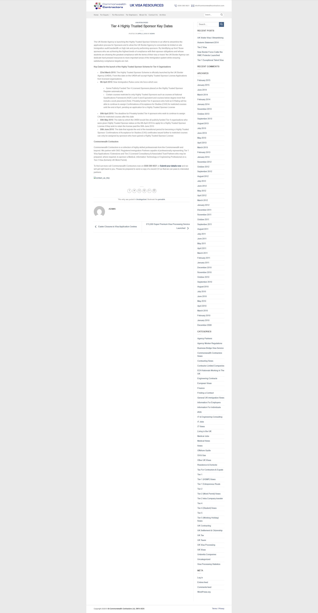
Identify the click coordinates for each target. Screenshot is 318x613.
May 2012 (201, 191)
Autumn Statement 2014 (208, 43)
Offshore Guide (204, 451)
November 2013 (204, 109)
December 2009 (204, 325)
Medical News (203, 441)
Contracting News (205, 361)
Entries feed (202, 583)
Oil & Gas (201, 456)
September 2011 (204, 225)
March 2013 (202, 148)
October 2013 (203, 114)
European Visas (204, 383)
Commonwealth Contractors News (209, 354)
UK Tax (200, 535)
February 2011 (203, 258)
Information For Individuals (209, 408)
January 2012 (203, 205)
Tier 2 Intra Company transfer (210, 499)
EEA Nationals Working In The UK (210, 372)
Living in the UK (204, 432)
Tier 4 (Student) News (207, 508)
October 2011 (203, 220)
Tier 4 (199, 504)
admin (152, 33)
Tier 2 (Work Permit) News (208, 494)
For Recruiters (118, 15)
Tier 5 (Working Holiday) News (208, 519)
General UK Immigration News (210, 398)
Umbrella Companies (206, 555)
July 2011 (201, 234)
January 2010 (203, 321)
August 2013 (203, 124)
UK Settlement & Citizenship (209, 531)
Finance (201, 388)
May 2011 (201, 244)
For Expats (104, 15)
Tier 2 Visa (202, 48)
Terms (214, 609)
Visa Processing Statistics (208, 564)
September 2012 (204, 172)
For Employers (132, 15)
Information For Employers (209, 403)
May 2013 (201, 138)
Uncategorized (141, 22)
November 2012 (204, 162)
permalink (161, 199)
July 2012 (201, 181)
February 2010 (203, 316)
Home (96, 15)
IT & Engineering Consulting (209, 417)
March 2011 (202, 253)
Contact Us (153, 15)
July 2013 (201, 128)
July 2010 (201, 292)
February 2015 (203, 80)
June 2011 (202, 239)
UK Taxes (201, 540)
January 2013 (203, 157)
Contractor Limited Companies (210, 366)
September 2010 (204, 282)
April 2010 (201, 306)
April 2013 (201, 143)
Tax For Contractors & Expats (210, 470)
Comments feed (204, 587)
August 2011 (202, 229)
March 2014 (202, 95)
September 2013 (204, 119)
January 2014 (203, 104)
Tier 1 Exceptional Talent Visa (210, 60)
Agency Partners (204, 339)
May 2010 (201, 301)
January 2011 (203, 263)
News (199, 446)
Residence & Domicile (207, 465)
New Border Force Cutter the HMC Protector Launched (210, 53)
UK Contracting (204, 526)
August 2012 (203, 177)
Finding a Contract (205, 393)
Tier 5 (199, 513)
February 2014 (203, 100)
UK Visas (201, 550)
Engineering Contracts (207, 379)
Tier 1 (199, 475)
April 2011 (201, 249)
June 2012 (202, 186)
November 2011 (204, 215)
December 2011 (204, 210)
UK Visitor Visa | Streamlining (210, 38)
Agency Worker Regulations (209, 344)
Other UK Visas (204, 460)
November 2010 (204, 273)
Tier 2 (199, 489)
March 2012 (202, 201)
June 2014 (202, 90)
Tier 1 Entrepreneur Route (208, 484)
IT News (201, 427)
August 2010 (203, 287)
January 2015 (203, 85)
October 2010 (203, 277)
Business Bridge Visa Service (210, 348)
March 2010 (202, 311)
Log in (200, 578)
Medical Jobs (203, 436)
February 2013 (203, 152)
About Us (143, 15)
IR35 (199, 412)
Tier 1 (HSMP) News (206, 480)
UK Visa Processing (206, 545)
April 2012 (201, 196)
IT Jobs (200, 422)
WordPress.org (204, 592)
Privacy (221, 609)
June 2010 (202, 297)
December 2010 (204, 268)
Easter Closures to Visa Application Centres (117, 227)
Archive (162, 15)
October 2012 (203, 167)
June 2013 (202, 133)
